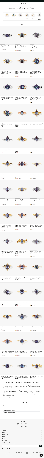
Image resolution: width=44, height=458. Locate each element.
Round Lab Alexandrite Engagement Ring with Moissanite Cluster (36, 352)
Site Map (36, 455)
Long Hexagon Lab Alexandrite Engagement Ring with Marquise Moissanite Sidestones (6, 200)
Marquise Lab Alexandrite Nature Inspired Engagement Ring (20, 252)
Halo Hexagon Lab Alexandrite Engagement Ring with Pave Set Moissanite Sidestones (35, 72)
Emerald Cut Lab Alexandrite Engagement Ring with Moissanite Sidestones (21, 72)
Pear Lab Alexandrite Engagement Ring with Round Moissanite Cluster (36, 327)
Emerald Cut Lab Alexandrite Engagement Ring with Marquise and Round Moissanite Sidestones (36, 46)
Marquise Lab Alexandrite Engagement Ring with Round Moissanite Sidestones (7, 252)
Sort (22, 24)
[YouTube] (9, 448)
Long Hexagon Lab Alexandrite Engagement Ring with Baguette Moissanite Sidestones (35, 174)
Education (4, 436)
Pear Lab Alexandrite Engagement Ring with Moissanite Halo (21, 327)
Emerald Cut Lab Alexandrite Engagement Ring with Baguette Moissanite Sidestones (20, 46)
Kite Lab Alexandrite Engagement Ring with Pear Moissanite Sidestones (36, 150)
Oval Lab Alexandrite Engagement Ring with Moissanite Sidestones (36, 278)
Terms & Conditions (17, 455)
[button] (41, 455)
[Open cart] (41, 3)
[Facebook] (2, 448)
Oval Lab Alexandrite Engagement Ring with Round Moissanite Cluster (7, 303)
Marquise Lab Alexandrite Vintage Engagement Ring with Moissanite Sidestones (35, 252)
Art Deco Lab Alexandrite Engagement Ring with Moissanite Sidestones (7, 46)
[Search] (34, 3)
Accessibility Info (31, 455)
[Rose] (17, 50)
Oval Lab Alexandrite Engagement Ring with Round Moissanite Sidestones (21, 303)
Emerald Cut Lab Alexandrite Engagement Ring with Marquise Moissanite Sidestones (6, 72)
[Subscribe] (40, 446)
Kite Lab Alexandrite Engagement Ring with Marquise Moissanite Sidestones (7, 150)
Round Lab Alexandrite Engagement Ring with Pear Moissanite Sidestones (21, 377)
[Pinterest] (7, 448)
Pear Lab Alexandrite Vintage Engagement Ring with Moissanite (21, 352)
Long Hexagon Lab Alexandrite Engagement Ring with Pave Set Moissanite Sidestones (6, 226)
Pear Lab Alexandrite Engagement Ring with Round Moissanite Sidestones (7, 352)
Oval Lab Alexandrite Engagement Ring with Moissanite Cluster (21, 278)
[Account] (37, 3)
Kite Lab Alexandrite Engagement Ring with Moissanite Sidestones (21, 150)
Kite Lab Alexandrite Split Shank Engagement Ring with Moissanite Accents (6, 174)
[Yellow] (15, 50)
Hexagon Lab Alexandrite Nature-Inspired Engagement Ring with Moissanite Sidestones (35, 98)
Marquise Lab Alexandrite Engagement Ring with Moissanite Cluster (21, 226)
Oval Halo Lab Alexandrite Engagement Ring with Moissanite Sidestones (7, 278)
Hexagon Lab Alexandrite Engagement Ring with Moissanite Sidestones (21, 98)
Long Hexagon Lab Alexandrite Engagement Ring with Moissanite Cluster (21, 200)
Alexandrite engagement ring (14, 391)
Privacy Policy (22, 455)
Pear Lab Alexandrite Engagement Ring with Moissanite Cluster (7, 327)
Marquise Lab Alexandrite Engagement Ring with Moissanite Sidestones (36, 226)
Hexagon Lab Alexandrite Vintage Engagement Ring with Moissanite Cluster (6, 124)
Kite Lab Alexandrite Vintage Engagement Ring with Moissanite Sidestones (21, 174)
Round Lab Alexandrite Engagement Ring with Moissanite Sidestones (7, 377)
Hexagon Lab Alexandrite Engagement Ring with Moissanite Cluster (7, 98)
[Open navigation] (2, 3)
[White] (16, 50)
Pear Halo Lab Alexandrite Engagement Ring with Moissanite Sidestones (36, 303)
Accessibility (27, 455)
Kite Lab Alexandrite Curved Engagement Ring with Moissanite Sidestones (21, 124)
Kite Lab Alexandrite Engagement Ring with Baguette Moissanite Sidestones (36, 124)
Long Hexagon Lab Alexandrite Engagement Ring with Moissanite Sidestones (35, 200)
